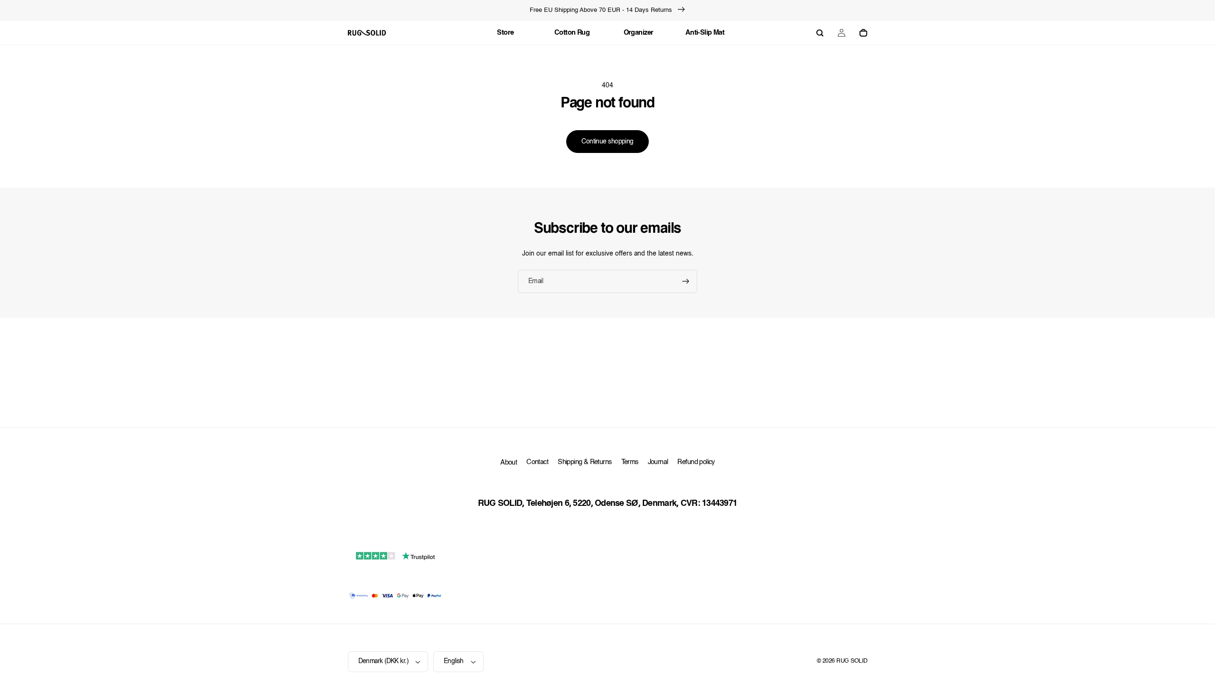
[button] (820, 33)
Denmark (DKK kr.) (383, 661)
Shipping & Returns (584, 462)
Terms (629, 462)
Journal (658, 462)
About (508, 462)
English (454, 661)
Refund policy (695, 462)
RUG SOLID (851, 661)
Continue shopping (607, 141)
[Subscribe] (685, 281)
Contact (537, 462)
